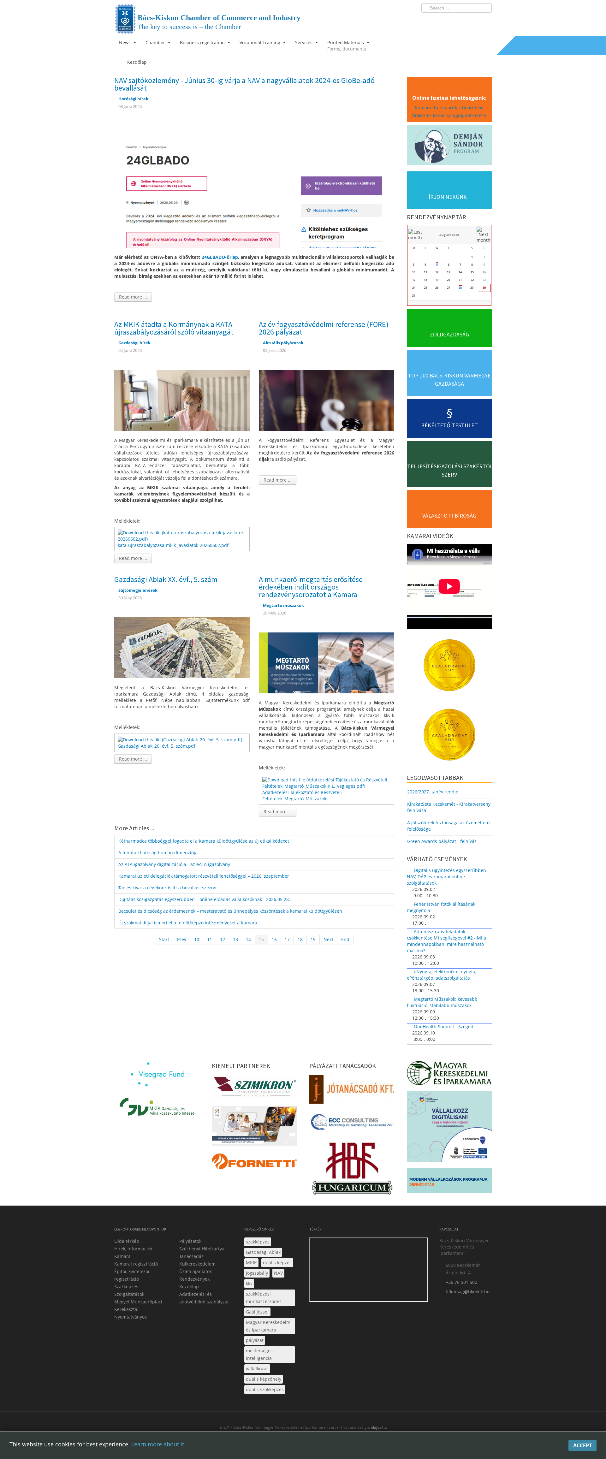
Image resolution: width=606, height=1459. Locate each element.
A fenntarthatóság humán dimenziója (158, 853)
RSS (485, 21)
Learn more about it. (158, 1444)
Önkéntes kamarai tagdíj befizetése (449, 115)
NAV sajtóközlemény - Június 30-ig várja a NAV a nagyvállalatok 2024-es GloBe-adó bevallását (244, 84)
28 (460, 288)
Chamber (156, 42)
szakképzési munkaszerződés (264, 1297)
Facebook (450, 21)
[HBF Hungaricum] (351, 1170)
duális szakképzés (265, 1389)
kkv (249, 1283)
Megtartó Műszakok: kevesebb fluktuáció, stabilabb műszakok (442, 1002)
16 (274, 939)
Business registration (203, 42)
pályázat (255, 1340)
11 (209, 939)
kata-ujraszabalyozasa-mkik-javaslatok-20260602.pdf (173, 545)
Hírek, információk (133, 1249)
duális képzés (277, 1263)
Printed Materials (346, 45)
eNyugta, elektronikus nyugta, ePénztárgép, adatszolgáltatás (441, 975)
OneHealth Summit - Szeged (443, 1026)
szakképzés (258, 1242)
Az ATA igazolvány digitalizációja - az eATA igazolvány (174, 864)
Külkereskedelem (197, 1264)
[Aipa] (254, 1127)
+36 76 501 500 (461, 1282)
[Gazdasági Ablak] (182, 647)
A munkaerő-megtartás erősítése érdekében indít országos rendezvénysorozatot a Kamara (311, 586)
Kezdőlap (189, 1287)
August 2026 (449, 235)
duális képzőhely (263, 1379)
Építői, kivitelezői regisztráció (131, 1275)
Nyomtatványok (130, 1317)
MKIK (251, 1263)
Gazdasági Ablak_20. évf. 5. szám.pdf (156, 746)
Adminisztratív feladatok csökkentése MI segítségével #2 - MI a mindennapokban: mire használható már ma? (446, 940)
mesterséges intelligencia (259, 1354)
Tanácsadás (191, 1256)
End (345, 939)
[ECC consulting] (351, 1124)
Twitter (462, 21)
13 (235, 939)
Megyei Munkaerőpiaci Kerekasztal (138, 1305)
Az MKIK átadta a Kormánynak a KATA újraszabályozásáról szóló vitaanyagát (174, 328)
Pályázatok (190, 1241)
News (125, 42)
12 (222, 939)
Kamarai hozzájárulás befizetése (449, 107)
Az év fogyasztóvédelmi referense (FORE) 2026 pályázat (324, 328)
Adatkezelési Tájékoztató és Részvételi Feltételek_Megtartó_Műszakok (302, 795)
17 (287, 939)
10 (196, 939)
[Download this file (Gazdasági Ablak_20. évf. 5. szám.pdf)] (180, 739)
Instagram (473, 21)
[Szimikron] (254, 1088)
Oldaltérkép (126, 1241)
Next (328, 939)
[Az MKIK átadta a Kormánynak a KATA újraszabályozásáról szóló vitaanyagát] (182, 400)
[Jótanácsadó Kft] (351, 1091)
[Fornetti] (254, 1163)
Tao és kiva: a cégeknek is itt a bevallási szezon (167, 888)
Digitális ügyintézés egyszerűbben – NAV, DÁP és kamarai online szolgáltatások (448, 876)
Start (164, 939)
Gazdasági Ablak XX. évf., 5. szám (165, 579)
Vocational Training (261, 42)
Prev (181, 939)
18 (300, 939)
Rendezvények (194, 1279)
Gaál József (257, 1312)
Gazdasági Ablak (263, 1252)
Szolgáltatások (129, 1294)
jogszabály (257, 1273)
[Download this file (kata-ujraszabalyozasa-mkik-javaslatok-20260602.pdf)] (182, 535)
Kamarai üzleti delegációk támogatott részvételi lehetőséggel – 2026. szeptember (203, 876)
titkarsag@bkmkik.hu (468, 1292)
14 (248, 939)
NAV (278, 1273)
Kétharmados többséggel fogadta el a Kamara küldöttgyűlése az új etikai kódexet (203, 841)
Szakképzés (126, 1287)
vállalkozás (257, 1369)
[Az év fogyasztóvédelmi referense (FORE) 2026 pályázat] (326, 400)
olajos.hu (378, 1427)
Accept (582, 1445)
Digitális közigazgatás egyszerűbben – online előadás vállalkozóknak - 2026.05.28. (204, 899)
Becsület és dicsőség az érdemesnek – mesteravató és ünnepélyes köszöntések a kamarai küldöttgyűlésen (230, 911)
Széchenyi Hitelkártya (201, 1249)
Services (304, 42)
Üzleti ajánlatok (195, 1271)
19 (313, 939)
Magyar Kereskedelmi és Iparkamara (269, 1326)
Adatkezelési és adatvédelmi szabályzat (204, 1298)
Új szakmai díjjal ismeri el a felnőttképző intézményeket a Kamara (187, 923)
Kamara (122, 1256)
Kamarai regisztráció (136, 1264)
